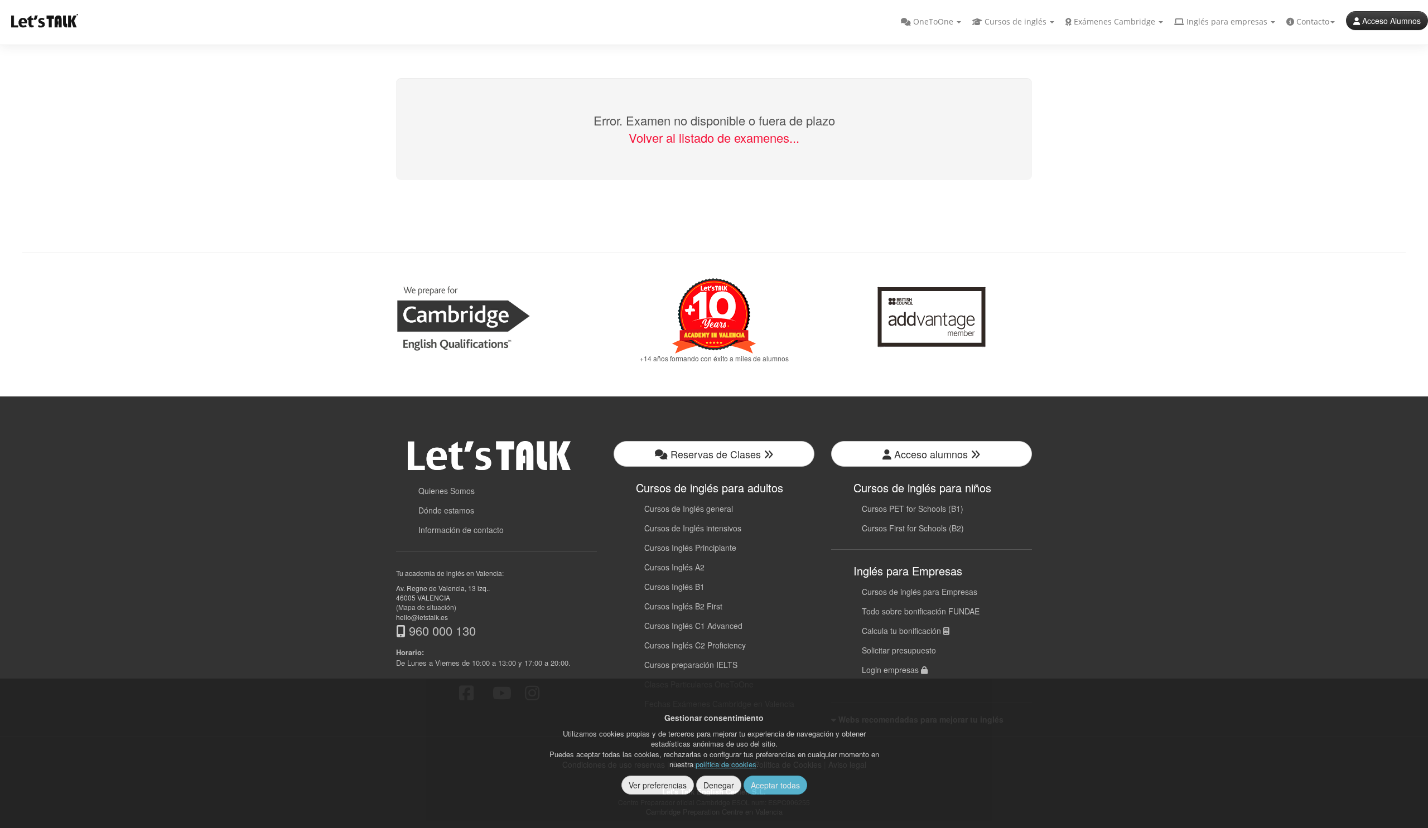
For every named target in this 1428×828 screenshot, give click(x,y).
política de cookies (726, 764)
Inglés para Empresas (907, 571)
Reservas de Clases (716, 454)
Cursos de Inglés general (688, 508)
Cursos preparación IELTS (690, 664)
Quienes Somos (446, 490)
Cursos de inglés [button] (1015, 21)
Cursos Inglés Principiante (690, 547)
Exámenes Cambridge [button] (1114, 21)
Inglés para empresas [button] (1227, 21)
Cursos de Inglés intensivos (692, 528)
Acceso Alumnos (1390, 20)
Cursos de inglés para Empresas (919, 591)
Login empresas (891, 669)
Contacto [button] (1311, 21)
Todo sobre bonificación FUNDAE (921, 611)
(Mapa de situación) (426, 607)
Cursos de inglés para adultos (709, 488)
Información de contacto (461, 529)
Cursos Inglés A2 (674, 567)
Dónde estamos (446, 510)
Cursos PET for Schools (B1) (912, 508)
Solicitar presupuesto (899, 650)
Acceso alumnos (931, 454)
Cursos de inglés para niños (922, 488)
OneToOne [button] (933, 21)
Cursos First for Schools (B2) (913, 528)
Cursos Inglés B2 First (683, 606)
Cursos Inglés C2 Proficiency (695, 645)
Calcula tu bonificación (902, 630)
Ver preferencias (658, 785)
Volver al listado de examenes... (714, 137)
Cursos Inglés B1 (674, 586)
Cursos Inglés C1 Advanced (693, 625)
